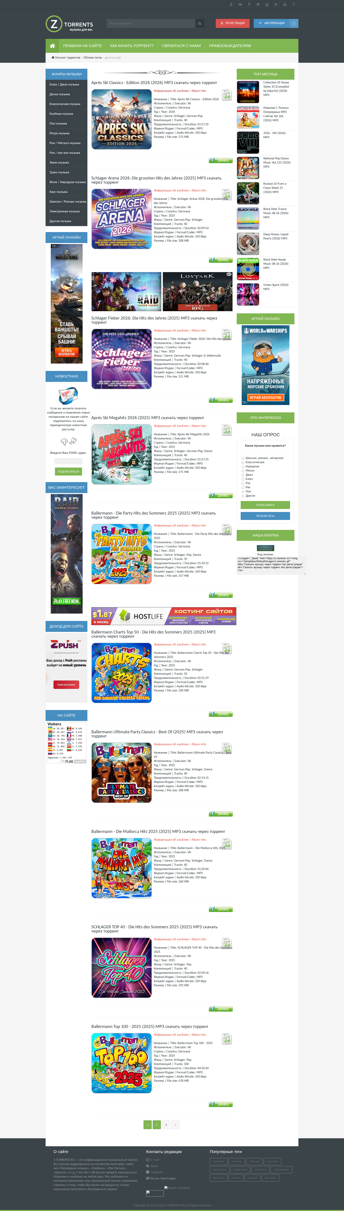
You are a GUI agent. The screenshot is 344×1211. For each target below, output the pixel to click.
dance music (219, 1169)
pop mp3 (252, 1178)
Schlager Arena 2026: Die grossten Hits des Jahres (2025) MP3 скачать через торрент (156, 180)
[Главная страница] (52, 46)
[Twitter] (258, 4)
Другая (250, 495)
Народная (252, 466)
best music (218, 1161)
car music (237, 1161)
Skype (154, 1166)
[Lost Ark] (198, 291)
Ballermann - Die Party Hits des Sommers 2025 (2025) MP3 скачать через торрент (153, 515)
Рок (247, 487)
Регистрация (235, 23)
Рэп (247, 483)
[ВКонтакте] (240, 4)
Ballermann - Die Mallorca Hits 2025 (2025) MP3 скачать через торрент (158, 832)
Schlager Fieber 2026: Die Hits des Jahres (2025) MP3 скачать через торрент (154, 320)
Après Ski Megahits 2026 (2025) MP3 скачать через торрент (147, 418)
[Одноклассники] (231, 4)
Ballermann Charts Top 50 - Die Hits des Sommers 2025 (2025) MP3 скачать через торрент (153, 634)
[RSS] (276, 4)
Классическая (254, 462)
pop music (270, 1178)
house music (240, 1169)
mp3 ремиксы (281, 1169)
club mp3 (254, 1161)
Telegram (156, 1172)
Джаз (249, 475)
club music (272, 1161)
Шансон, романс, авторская (264, 458)
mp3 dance (260, 1169)
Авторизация (274, 23)
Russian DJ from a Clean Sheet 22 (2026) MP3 (274, 188)
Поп (248, 491)
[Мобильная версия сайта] (293, 4)
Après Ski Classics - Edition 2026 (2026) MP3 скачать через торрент (154, 83)
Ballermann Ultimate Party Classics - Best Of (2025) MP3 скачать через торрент (157, 734)
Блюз (249, 479)
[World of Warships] (265, 365)
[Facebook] (249, 4)
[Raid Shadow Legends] (67, 554)
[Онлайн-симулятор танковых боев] (67, 304)
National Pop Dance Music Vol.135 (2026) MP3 (277, 163)
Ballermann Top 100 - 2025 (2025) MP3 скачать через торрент (149, 1027)
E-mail (154, 1160)
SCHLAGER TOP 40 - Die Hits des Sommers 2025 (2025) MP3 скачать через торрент (154, 929)
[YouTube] (267, 4)
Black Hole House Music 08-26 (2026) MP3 (275, 264)
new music (218, 1178)
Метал (249, 470)
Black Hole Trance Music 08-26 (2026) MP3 (275, 213)
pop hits (236, 1178)
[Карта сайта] (284, 4)
